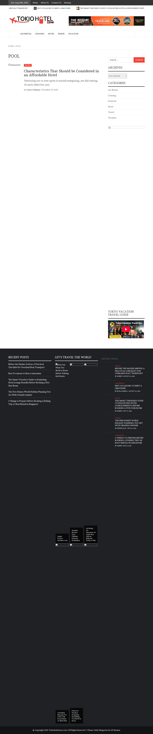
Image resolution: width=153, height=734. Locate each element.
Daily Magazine (101, 730)
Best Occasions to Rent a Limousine (46, 8)
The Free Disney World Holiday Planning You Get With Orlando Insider (29, 393)
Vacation (73, 34)
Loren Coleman (34, 90)
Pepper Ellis (122, 428)
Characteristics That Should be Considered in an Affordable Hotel (61, 73)
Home (35, 3)
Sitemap (67, 3)
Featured (112, 101)
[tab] (121, 357)
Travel (61, 34)
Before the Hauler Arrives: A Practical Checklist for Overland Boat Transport (26, 365)
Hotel (51, 34)
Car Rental (25, 34)
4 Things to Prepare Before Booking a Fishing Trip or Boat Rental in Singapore (29, 402)
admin (119, 376)
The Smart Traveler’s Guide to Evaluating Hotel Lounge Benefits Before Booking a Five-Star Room (29, 382)
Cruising (39, 34)
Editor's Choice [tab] (110, 359)
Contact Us (56, 3)
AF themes (115, 730)
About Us (45, 3)
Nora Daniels (122, 391)
